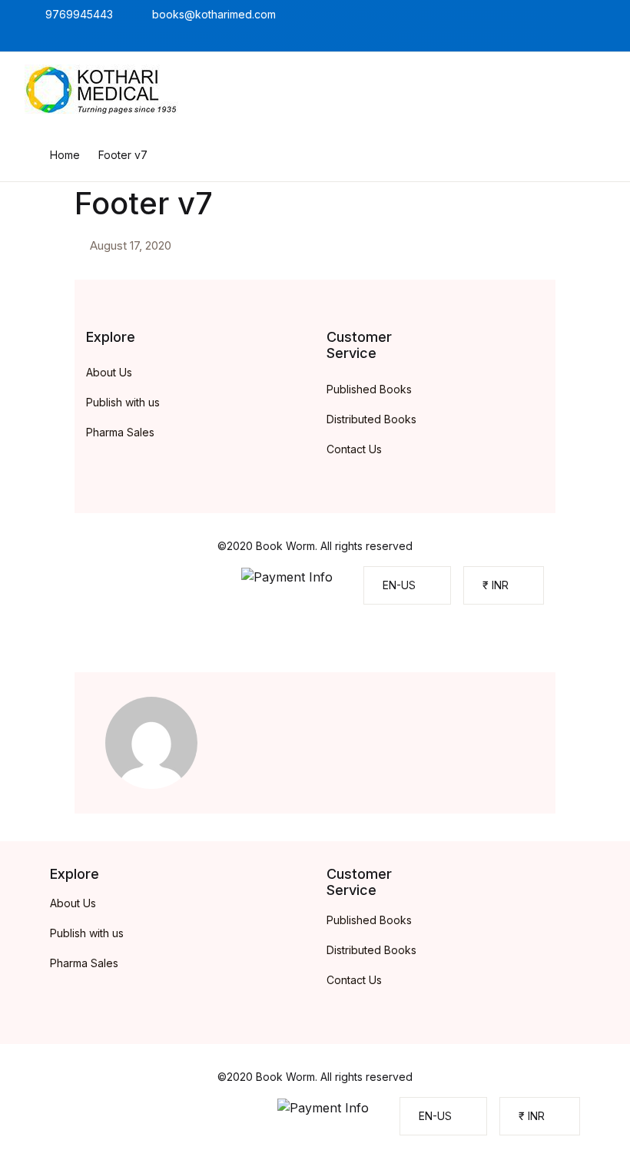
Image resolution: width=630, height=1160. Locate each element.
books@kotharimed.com (214, 14)
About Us (109, 372)
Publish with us (123, 402)
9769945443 (79, 14)
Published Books (369, 389)
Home (65, 154)
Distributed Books (371, 419)
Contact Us (354, 449)
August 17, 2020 (130, 245)
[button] (407, 585)
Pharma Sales (120, 432)
